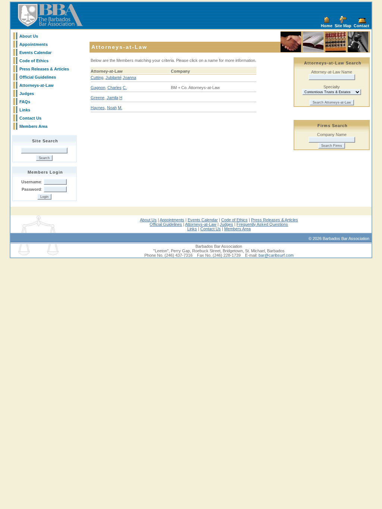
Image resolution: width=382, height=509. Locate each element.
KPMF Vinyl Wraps (314, 222)
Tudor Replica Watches (123, 222)
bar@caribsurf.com (276, 255)
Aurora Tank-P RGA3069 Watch (188, 231)
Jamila (112, 97)
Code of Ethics (33, 61)
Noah (112, 107)
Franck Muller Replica (80, 217)
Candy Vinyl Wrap (90, 226)
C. (125, 87)
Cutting (97, 77)
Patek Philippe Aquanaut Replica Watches (191, 217)
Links (24, 110)
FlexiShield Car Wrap (243, 222)
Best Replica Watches (307, 217)
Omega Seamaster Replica (34, 222)
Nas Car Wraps (58, 226)
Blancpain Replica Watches (35, 217)
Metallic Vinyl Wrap (124, 226)
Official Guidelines (37, 77)
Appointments (33, 44)
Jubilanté (114, 77)
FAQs (24, 101)
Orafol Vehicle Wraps (351, 222)
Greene (97, 97)
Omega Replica (209, 222)
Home (326, 25)
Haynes (98, 107)
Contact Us (30, 118)
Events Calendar (35, 52)
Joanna (129, 77)
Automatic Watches (235, 231)
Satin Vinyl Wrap (250, 226)
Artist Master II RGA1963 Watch (71, 231)
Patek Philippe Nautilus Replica (258, 217)
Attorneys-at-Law (36, 85)
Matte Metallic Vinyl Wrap (212, 226)
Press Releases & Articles (44, 69)
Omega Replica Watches (350, 217)
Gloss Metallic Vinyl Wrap (165, 226)
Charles (114, 87)
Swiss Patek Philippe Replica (127, 217)
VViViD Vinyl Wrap (26, 226)
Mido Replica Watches (80, 222)
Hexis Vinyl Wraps (279, 222)
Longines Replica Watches (169, 222)
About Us (28, 36)
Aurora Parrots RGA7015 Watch (318, 226)
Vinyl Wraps (277, 226)
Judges (26, 93)
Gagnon (98, 87)
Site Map (343, 25)
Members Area (33, 126)
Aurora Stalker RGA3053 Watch (130, 231)
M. (120, 107)
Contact (361, 25)
